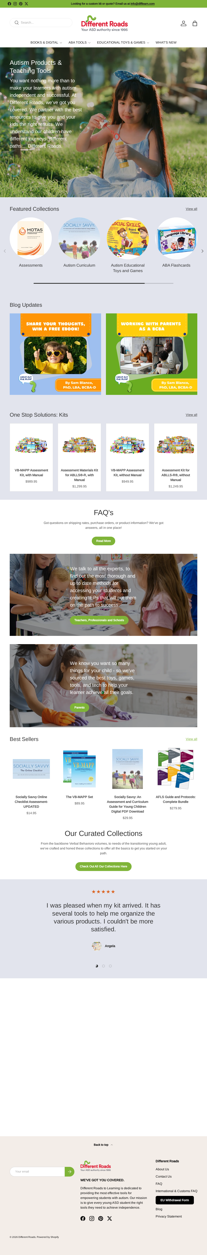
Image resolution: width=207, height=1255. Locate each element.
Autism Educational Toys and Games (128, 268)
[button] (194, 23)
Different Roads (27, 1237)
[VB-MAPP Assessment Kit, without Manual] (128, 445)
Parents (79, 707)
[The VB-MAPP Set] (79, 769)
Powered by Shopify (48, 1237)
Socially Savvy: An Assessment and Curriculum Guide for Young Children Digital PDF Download (127, 804)
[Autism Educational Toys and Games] (128, 238)
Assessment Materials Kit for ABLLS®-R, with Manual (79, 475)
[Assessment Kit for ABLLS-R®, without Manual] (176, 445)
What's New (166, 42)
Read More (103, 540)
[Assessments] (31, 238)
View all (191, 209)
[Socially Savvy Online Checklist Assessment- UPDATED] (31, 769)
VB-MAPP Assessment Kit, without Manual (127, 472)
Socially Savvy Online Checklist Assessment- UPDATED (31, 801)
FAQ (159, 1183)
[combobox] (41, 22)
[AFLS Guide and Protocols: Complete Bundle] (175, 769)
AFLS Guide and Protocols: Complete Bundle (176, 799)
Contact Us (164, 1176)
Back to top (101, 1144)
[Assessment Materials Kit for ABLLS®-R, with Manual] (79, 445)
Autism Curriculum (79, 265)
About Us (162, 1169)
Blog (159, 1209)
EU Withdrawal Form (175, 1200)
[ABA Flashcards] (176, 238)
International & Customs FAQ (176, 1191)
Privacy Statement (169, 1216)
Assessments (31, 265)
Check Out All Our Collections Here (103, 866)
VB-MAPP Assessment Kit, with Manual (31, 472)
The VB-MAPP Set (79, 797)
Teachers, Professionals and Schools (99, 620)
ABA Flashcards (176, 265)
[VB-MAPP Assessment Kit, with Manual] (31, 445)
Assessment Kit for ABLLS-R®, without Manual (176, 475)
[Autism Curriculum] (79, 238)
